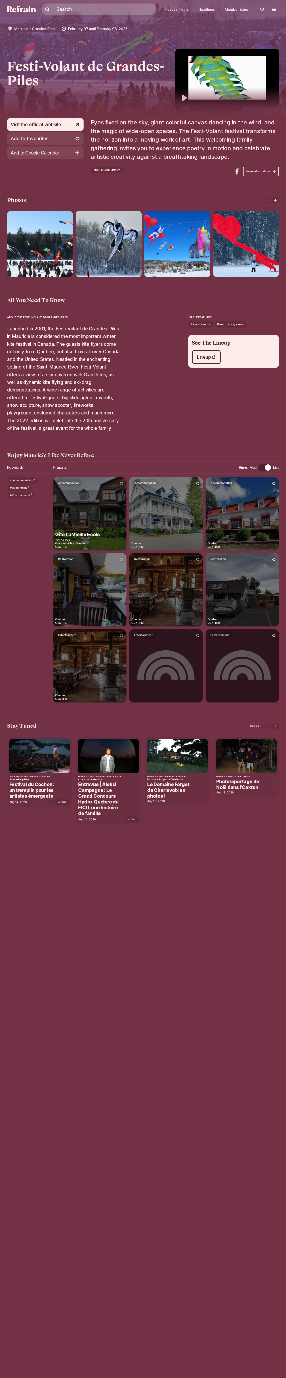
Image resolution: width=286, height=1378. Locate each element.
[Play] (227, 78)
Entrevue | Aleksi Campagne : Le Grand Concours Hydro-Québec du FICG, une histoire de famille (98, 799)
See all (254, 726)
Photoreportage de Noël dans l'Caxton (237, 784)
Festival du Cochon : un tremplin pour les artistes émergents (32, 790)
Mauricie (21, 29)
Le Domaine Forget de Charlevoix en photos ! (168, 790)
